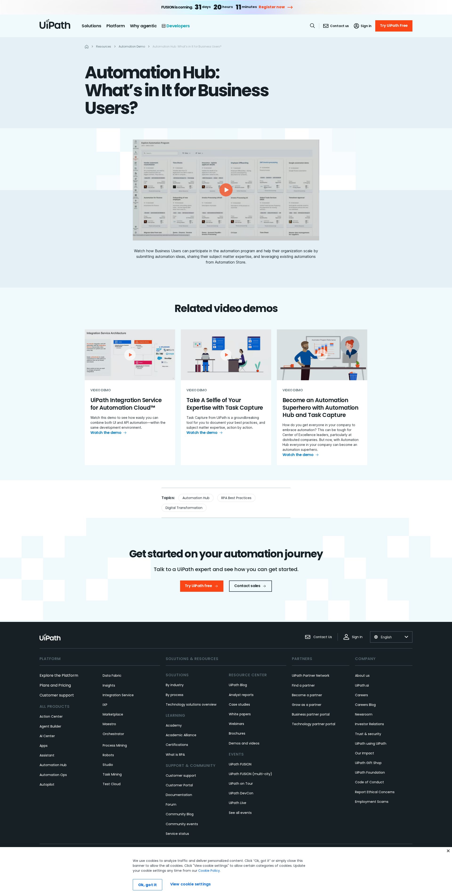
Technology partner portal (313, 724)
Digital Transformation (183, 507)
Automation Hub (196, 498)
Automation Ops (53, 774)
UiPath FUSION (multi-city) (250, 774)
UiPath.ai (362, 685)
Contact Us (322, 637)
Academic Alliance (181, 735)
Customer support (57, 695)
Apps (44, 745)
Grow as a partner (306, 704)
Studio (108, 764)
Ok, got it (147, 885)
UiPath (237, 802)
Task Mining (112, 774)
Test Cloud (112, 784)
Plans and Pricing (55, 685)
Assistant (47, 755)
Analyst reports (241, 694)
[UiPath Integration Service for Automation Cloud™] (130, 397)
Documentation (179, 794)
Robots (108, 755)
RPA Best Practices (236, 498)
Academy (174, 725)
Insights (109, 685)
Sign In (357, 637)
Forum (171, 804)
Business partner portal (311, 714)
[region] (226, 871)
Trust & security (368, 734)
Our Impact (364, 753)
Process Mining (115, 745)
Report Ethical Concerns (375, 792)
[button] (226, 190)
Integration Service (118, 695)
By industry (175, 685)
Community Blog (180, 814)
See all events (240, 812)
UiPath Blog (238, 685)
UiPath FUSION (240, 764)
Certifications (177, 744)
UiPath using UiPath (370, 743)
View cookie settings (190, 884)
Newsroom (363, 714)
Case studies (239, 704)
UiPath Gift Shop (368, 762)
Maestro (109, 724)
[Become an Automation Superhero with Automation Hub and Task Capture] (322, 397)
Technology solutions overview (191, 704)
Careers (361, 695)
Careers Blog (365, 704)
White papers (240, 714)
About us (362, 675)
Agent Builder (50, 726)
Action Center (51, 716)
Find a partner (303, 685)
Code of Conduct (369, 782)
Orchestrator (113, 734)
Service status (177, 833)
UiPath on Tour (241, 783)
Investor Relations (369, 724)
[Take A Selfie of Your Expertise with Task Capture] (226, 397)
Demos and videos (244, 743)
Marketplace (113, 714)
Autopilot (47, 784)
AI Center (47, 736)
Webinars (236, 723)
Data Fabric (112, 675)
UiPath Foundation (370, 772)
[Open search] (312, 25)
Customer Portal (179, 785)
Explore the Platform (59, 675)
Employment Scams (371, 801)
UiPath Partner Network (310, 675)
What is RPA (175, 754)
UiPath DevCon (241, 793)
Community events (182, 824)
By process (174, 694)
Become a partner (307, 695)
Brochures (237, 733)
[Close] (448, 850)
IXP (105, 704)
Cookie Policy (209, 870)
